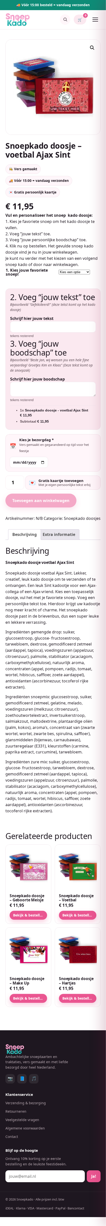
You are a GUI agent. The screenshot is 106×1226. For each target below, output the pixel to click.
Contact (11, 1136)
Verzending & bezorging (25, 1103)
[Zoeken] (65, 19)
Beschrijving (24, 534)
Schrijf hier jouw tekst (31, 318)
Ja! (93, 1176)
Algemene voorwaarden (25, 1128)
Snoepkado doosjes (82, 518)
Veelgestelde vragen (22, 1119)
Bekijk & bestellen (28, 915)
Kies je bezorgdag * (36, 440)
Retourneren (15, 1111)
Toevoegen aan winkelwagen (41, 500)
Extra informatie (59, 534)
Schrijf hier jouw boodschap (37, 379)
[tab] (24, 534)
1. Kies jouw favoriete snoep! (27, 272)
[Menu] (95, 19)
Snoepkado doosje (22, 573)
